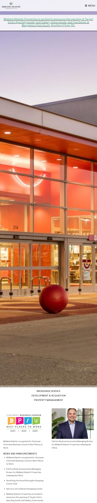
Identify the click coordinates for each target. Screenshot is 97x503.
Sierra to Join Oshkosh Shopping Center (24, 489)
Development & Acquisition (48, 395)
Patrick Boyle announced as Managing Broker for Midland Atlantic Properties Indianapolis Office (23, 472)
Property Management (48, 400)
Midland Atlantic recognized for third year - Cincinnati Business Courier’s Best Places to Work (25, 460)
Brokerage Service (48, 391)
